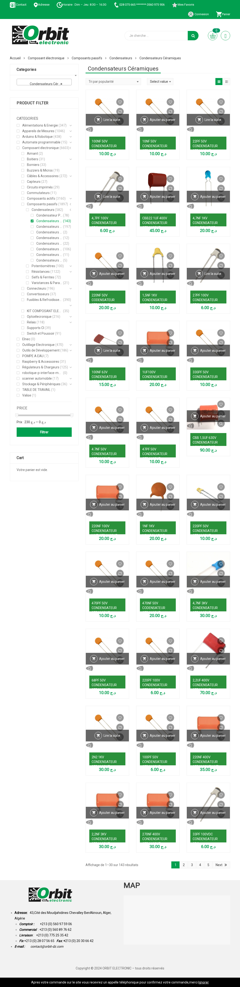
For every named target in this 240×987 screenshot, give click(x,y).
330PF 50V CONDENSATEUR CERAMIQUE (205, 376)
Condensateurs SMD (49, 249)
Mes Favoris (186, 4)
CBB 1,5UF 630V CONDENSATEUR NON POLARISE (205, 442)
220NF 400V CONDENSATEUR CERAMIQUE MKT (205, 761)
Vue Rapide (107, 129)
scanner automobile (37, 378)
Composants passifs (87, 58)
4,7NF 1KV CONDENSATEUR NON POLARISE (205, 222)
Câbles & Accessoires (43, 176)
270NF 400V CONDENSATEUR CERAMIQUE (154, 838)
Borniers (33, 165)
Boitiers (32, 159)
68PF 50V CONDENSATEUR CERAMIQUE (104, 685)
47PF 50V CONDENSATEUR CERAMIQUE (154, 453)
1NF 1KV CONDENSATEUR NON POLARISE (154, 530)
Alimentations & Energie (40, 125)
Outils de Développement (41, 350)
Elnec (26, 339)
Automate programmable (41, 142)
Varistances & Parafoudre (47, 283)
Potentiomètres (43, 266)
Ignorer (203, 982)
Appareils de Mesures (38, 131)
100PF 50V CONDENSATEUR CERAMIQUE (154, 761)
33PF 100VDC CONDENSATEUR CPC (205, 838)
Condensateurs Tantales (49, 255)
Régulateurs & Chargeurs (40, 367)
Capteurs (34, 181)
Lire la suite (112, 120)
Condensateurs (120, 58)
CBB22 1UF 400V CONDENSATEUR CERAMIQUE (154, 222)
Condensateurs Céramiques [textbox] (45, 84)
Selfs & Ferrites (43, 277)
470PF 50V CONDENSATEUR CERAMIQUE (104, 607)
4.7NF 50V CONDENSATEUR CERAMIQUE (104, 453)
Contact (21, 4)
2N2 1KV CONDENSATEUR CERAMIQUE (104, 761)
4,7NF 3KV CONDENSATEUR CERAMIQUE (205, 607)
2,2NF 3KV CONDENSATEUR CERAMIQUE (104, 838)
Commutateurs (38, 193)
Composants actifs (41, 198)
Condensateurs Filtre (49, 243)
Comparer (120, 111)
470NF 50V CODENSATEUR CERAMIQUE (153, 607)
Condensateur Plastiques (49, 215)
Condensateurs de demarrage (49, 232)
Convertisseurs (38, 294)
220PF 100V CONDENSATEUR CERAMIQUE (154, 685)
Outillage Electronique (38, 345)
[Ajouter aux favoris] (120, 102)
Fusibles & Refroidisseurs (44, 300)
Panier (226, 14)
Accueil (15, 58)
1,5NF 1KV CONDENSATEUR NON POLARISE (154, 300)
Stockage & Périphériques (41, 384)
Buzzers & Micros (40, 170)
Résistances (41, 271)
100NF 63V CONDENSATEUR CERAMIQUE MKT (104, 376)
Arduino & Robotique (37, 136)
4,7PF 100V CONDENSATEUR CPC (104, 222)
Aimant (32, 153)
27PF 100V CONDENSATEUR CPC (205, 300)
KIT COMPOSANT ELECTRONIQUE (44, 311)
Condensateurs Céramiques (49, 221)
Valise (26, 395)
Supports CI (35, 328)
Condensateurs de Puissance (49, 238)
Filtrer (44, 432)
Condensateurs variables (49, 260)
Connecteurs (36, 288)
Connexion (201, 14)
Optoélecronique (39, 316)
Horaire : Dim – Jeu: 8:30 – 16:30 (84, 4)
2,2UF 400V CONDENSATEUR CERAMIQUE (205, 685)
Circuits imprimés (40, 187)
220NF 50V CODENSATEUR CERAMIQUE (103, 300)
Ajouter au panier (162, 120)
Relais (31, 322)
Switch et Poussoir (40, 333)
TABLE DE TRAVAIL (36, 390)
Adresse (43, 4)
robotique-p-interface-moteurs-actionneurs (42, 373)
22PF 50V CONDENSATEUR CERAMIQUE (205, 146)
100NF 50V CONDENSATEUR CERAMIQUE (104, 146)
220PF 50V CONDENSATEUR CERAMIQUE (205, 530)
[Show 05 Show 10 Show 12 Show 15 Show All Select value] (160, 81)
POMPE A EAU (33, 356)
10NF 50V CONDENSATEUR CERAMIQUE (154, 146)
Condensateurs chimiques (49, 226)
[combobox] (44, 82)
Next (219, 865)
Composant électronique (46, 58)
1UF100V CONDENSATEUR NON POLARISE (154, 376)
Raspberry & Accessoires (40, 361)
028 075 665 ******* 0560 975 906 (142, 4)
